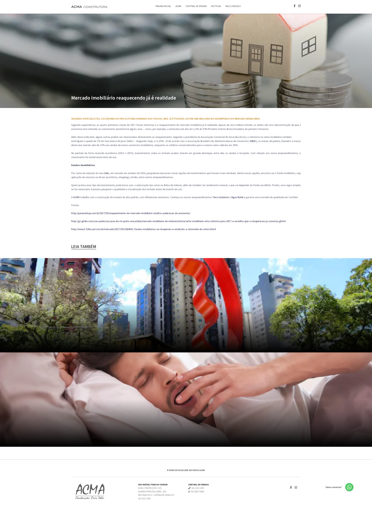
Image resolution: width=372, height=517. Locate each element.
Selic (106, 173)
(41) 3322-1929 (197, 488)
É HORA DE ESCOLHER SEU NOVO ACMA (186, 470)
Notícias (216, 6)
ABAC (253, 141)
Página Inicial (163, 6)
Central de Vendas (196, 6)
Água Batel (237, 197)
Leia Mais (278, 456)
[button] (349, 487)
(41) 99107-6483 (197, 491)
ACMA (178, 6)
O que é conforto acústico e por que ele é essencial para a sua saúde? (146, 455)
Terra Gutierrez (220, 197)
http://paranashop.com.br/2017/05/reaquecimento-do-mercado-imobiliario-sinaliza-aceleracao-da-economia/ (130, 213)
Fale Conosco (233, 6)
